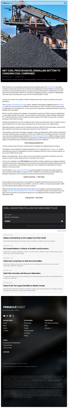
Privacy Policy (42, 380)
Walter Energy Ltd (52, 149)
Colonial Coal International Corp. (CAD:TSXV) (22, 191)
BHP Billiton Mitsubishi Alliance (39, 136)
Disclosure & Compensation (54, 380)
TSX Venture (51, 87)
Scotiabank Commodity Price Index (16, 104)
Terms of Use (56, 226)
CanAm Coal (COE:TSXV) (19, 170)
